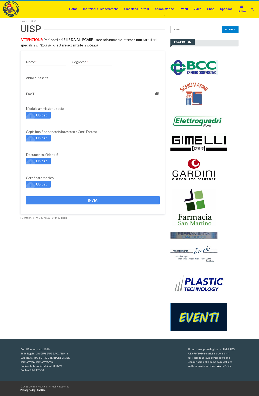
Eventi (184, 9)
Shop (210, 9)
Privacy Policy (223, 366)
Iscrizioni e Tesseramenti (101, 9)
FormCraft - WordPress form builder (43, 218)
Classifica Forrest (136, 9)
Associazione (164, 9)
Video (198, 9)
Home (73, 9)
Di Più (242, 11)
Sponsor (226, 9)
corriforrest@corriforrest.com (36, 361)
